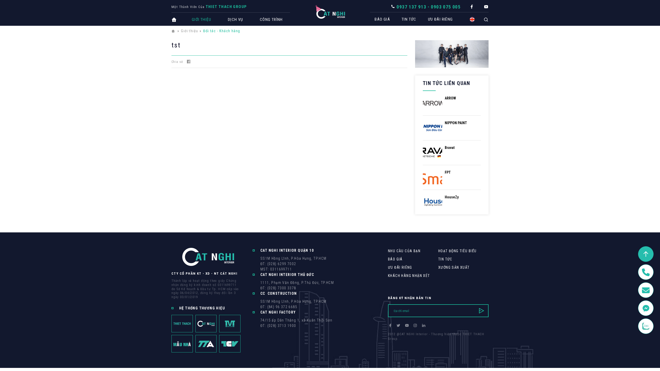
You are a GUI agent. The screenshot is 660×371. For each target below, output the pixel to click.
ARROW (450, 98)
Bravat (450, 148)
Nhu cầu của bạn (404, 251)
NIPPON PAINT (456, 123)
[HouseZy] (432, 201)
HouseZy (452, 197)
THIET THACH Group (226, 6)
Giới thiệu (201, 19)
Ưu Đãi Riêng (440, 19)
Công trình (271, 19)
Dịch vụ (235, 19)
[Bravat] (432, 152)
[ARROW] (432, 102)
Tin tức (409, 19)
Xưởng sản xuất (454, 267)
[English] (472, 19)
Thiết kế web (398, 343)
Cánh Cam (423, 343)
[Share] (188, 61)
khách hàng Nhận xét (409, 276)
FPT (448, 172)
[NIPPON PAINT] (432, 127)
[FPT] (432, 177)
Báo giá (382, 19)
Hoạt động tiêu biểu (457, 251)
